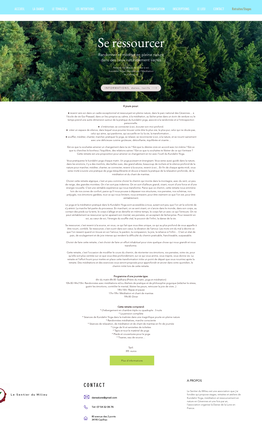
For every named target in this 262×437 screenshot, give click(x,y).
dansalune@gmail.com (104, 397)
